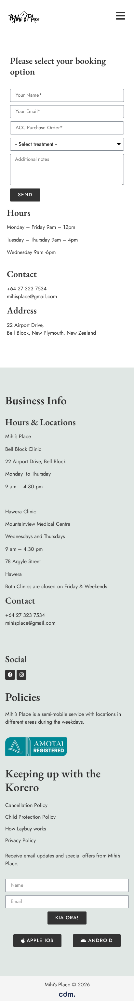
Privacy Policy (20, 840)
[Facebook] (10, 675)
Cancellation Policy (26, 805)
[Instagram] (21, 675)
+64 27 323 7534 (27, 288)
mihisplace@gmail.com (32, 296)
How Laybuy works (25, 828)
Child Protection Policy (30, 817)
